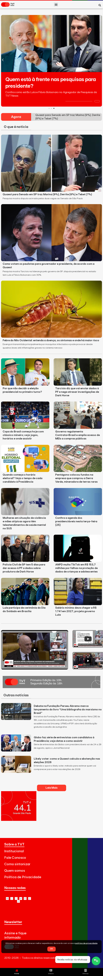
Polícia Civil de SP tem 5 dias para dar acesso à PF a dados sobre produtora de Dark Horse (24, 568)
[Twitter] (20, 898)
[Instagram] (16, 898)
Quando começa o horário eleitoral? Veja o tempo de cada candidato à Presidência (22, 478)
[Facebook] (25, 898)
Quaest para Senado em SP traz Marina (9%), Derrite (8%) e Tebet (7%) (47, 194)
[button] (56, 4)
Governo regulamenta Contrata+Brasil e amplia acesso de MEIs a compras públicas (77, 435)
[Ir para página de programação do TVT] (18, 820)
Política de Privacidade (22, 877)
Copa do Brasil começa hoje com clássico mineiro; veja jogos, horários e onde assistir (23, 435)
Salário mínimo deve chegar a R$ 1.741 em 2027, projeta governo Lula (76, 611)
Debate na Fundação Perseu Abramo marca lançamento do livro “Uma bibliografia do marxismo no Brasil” (68, 709)
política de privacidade (86, 943)
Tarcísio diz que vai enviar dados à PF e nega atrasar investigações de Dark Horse (77, 392)
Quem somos (14, 870)
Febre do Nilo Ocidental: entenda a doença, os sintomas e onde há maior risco (51, 340)
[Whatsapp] (11, 898)
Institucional (14, 851)
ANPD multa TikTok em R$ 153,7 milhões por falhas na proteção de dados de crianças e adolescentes (76, 568)
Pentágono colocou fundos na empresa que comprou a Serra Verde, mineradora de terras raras (76, 478)
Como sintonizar (17, 864)
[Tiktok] (29, 898)
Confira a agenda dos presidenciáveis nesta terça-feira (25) (76, 521)
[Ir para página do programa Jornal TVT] (51, 687)
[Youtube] (7, 898)
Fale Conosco (15, 857)
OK (51, 949)
